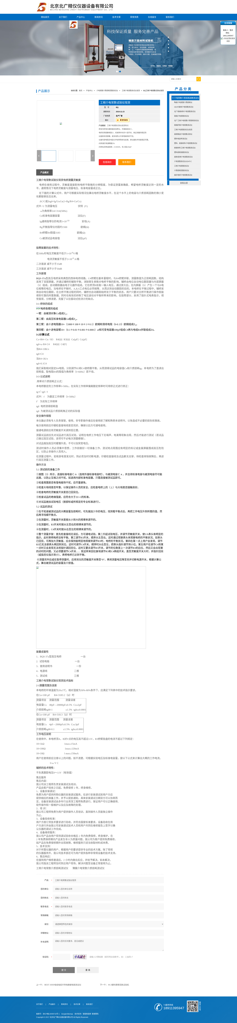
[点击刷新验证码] (80, 957)
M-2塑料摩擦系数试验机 (118, 985)
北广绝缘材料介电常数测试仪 (185, 112)
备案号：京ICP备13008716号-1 (48, 1014)
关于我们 (63, 17)
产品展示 (52, 1004)
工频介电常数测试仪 (181, 166)
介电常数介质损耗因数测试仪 (186, 98)
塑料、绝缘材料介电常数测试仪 (185, 143)
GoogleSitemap (67, 1014)
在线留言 (152, 17)
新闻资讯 (98, 17)
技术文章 (116, 17)
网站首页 (45, 17)
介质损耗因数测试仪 (181, 171)
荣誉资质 (134, 17)
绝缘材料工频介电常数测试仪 (185, 148)
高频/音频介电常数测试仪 (183, 157)
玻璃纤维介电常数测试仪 (183, 125)
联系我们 (170, 17)
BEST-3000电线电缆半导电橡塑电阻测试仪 (62, 985)
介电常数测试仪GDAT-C (183, 161)
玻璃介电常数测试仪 (181, 116)
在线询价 (107, 162)
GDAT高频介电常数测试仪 (183, 107)
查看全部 (184, 183)
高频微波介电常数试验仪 (183, 134)
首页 (80, 91)
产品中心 (81, 17)
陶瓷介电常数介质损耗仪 (183, 102)
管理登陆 (95, 1014)
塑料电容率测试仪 (180, 139)
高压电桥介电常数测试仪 (183, 175)
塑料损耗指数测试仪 (181, 152)
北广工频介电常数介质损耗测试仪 (186, 121)
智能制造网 (87, 1014)
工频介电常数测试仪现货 (183, 130)
